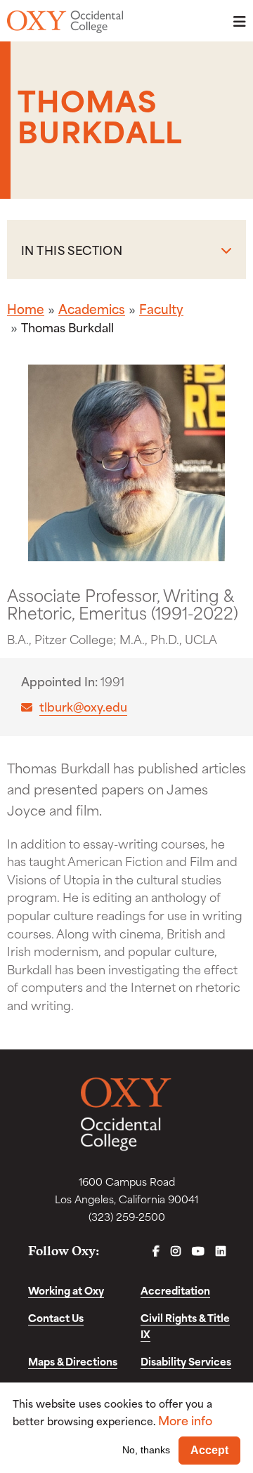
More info (185, 1420)
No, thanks (146, 1449)
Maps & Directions (72, 1361)
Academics (91, 308)
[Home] (65, 22)
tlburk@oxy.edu (83, 706)
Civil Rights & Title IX (185, 1325)
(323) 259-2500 (127, 1216)
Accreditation (175, 1290)
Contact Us (56, 1317)
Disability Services (186, 1361)
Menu (235, 21)
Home (25, 308)
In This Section (71, 249)
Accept (209, 1450)
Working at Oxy (66, 1290)
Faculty (161, 308)
